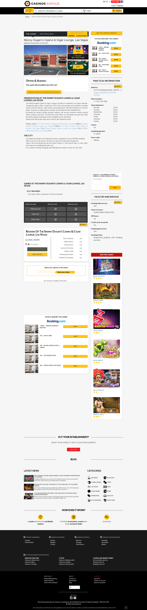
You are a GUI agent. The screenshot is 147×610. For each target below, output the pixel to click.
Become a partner (99, 582)
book (75, 326)
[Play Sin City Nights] (106, 378)
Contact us (72, 578)
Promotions (95, 495)
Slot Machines (96, 500)
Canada (27, 540)
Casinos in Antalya (65, 562)
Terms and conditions (51, 582)
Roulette (110, 495)
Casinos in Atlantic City (32, 560)
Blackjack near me (99, 564)
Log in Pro (97, 578)
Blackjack (110, 477)
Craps (109, 482)
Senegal (78, 542)
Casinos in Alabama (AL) (66, 560)
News (109, 486)
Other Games (95, 491)
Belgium (53, 542)
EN (107, 1)
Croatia (52, 544)
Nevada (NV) (105, 92)
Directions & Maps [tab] (47, 34)
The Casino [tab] (31, 34)
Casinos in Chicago (31, 564)
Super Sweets (98, 360)
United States (29, 542)
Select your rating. (63, 272)
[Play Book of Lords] (106, 405)
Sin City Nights (98, 390)
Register (120, 6)
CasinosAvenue (76, 604)
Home (27, 16)
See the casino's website (106, 33)
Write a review (37, 254)
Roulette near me (98, 562)
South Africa (80, 544)
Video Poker (111, 500)
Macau (104, 544)
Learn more (112, 608)
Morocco (79, 540)
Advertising (72, 580)
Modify (84, 224)
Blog (70, 582)
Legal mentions (49, 580)
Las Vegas (94, 486)
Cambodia (105, 542)
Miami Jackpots (99, 276)
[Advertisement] (73, 23)
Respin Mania (98, 330)
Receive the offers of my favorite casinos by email (44, 92)
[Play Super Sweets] (106, 348)
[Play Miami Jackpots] (106, 267)
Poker (109, 491)
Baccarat (94, 477)
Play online (115, 1)
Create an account (100, 580)
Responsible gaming (50, 578)
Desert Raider (98, 300)
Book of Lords (98, 414)
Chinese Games (96, 482)
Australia (104, 540)
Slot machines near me (100, 560)
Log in (113, 6)
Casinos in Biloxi (30, 562)
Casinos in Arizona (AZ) (66, 564)
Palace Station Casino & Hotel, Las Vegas (61, 128)
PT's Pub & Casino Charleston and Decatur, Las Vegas (56, 124)
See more (73, 449)
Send (115, 187)
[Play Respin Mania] (106, 318)
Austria (52, 540)
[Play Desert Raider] (106, 291)
